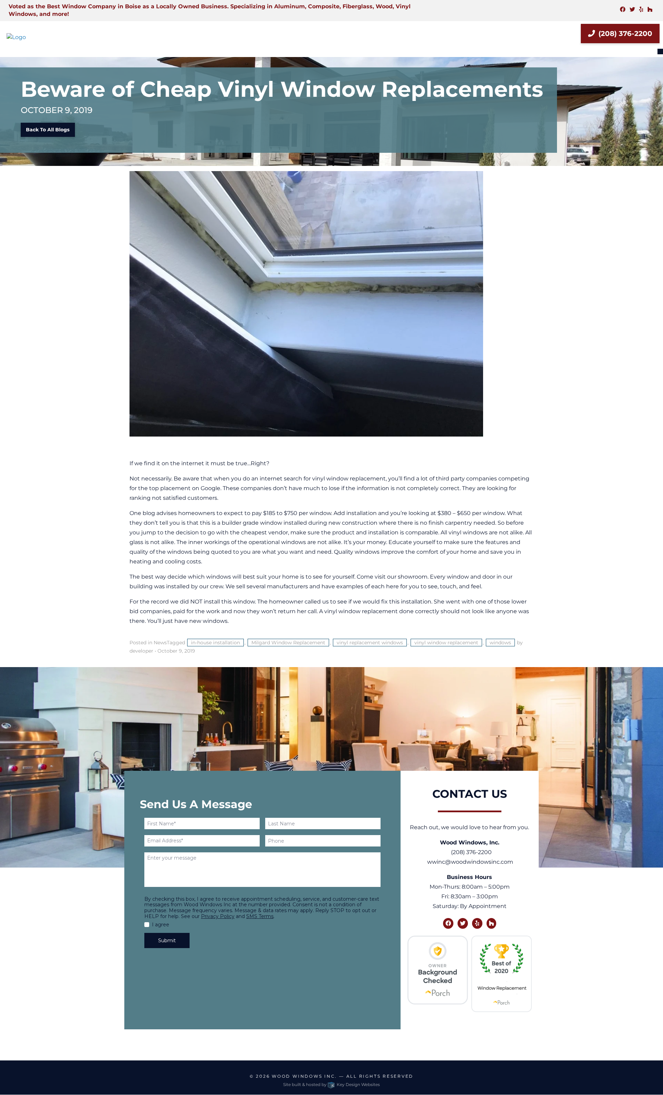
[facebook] (622, 9)
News (160, 642)
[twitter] (632, 9)
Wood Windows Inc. (304, 1076)
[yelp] (641, 9)
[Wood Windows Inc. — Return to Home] (55, 37)
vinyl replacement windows (370, 642)
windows (500, 642)
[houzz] (649, 9)
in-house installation (215, 642)
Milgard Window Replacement (288, 642)
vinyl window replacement (446, 642)
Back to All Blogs (47, 130)
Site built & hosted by (331, 1084)
